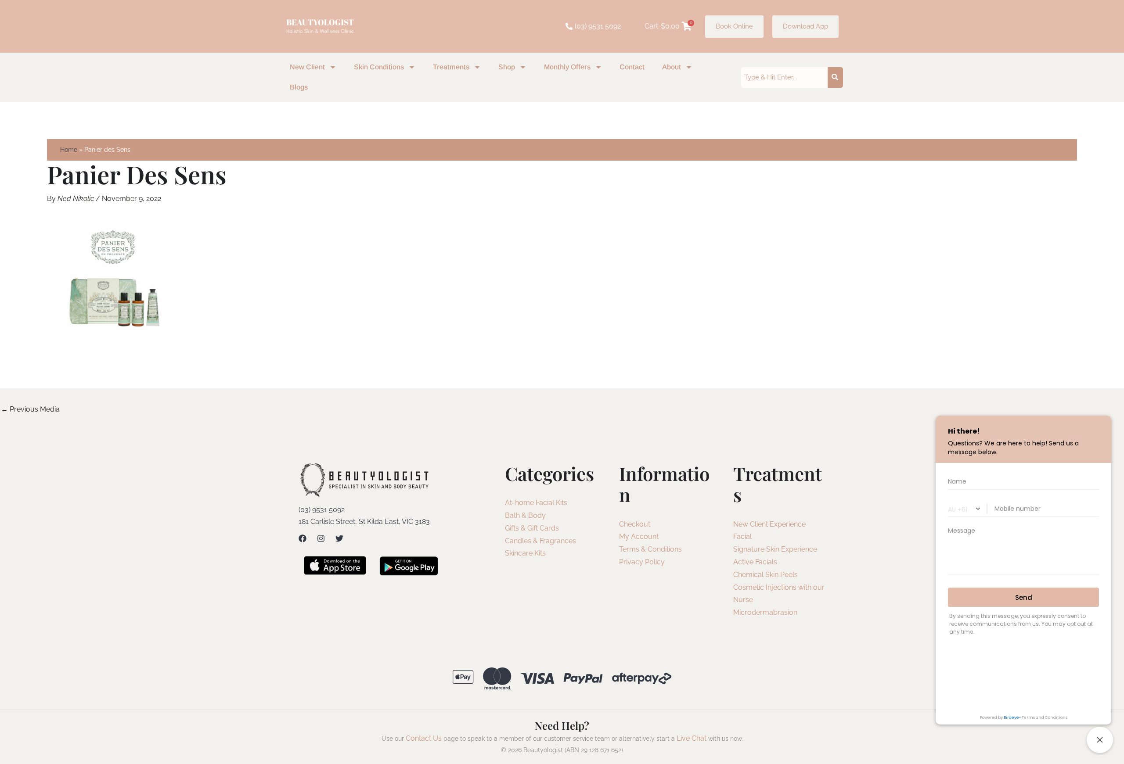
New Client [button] (307, 67)
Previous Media (30, 409)
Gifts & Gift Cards (532, 528)
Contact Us (424, 738)
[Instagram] (321, 538)
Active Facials (755, 562)
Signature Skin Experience (775, 549)
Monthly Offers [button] (567, 67)
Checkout (634, 524)
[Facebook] (302, 538)
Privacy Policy (642, 562)
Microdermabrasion (765, 612)
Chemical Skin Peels (765, 574)
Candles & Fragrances (540, 541)
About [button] (671, 67)
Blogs (299, 87)
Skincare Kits (525, 553)
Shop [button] (506, 67)
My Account (639, 536)
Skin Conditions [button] (379, 67)
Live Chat (691, 738)
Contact (632, 67)
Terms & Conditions (650, 549)
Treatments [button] (451, 67)
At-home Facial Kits (536, 503)
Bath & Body (525, 515)
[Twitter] (339, 538)
